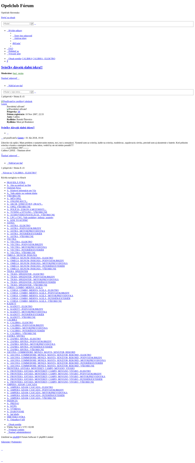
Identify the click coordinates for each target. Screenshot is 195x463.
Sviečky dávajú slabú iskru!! (22, 67)
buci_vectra (18, 73)
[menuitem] (22, 35)
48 (19, 111)
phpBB (16, 437)
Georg (4, 104)
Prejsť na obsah (8, 17)
